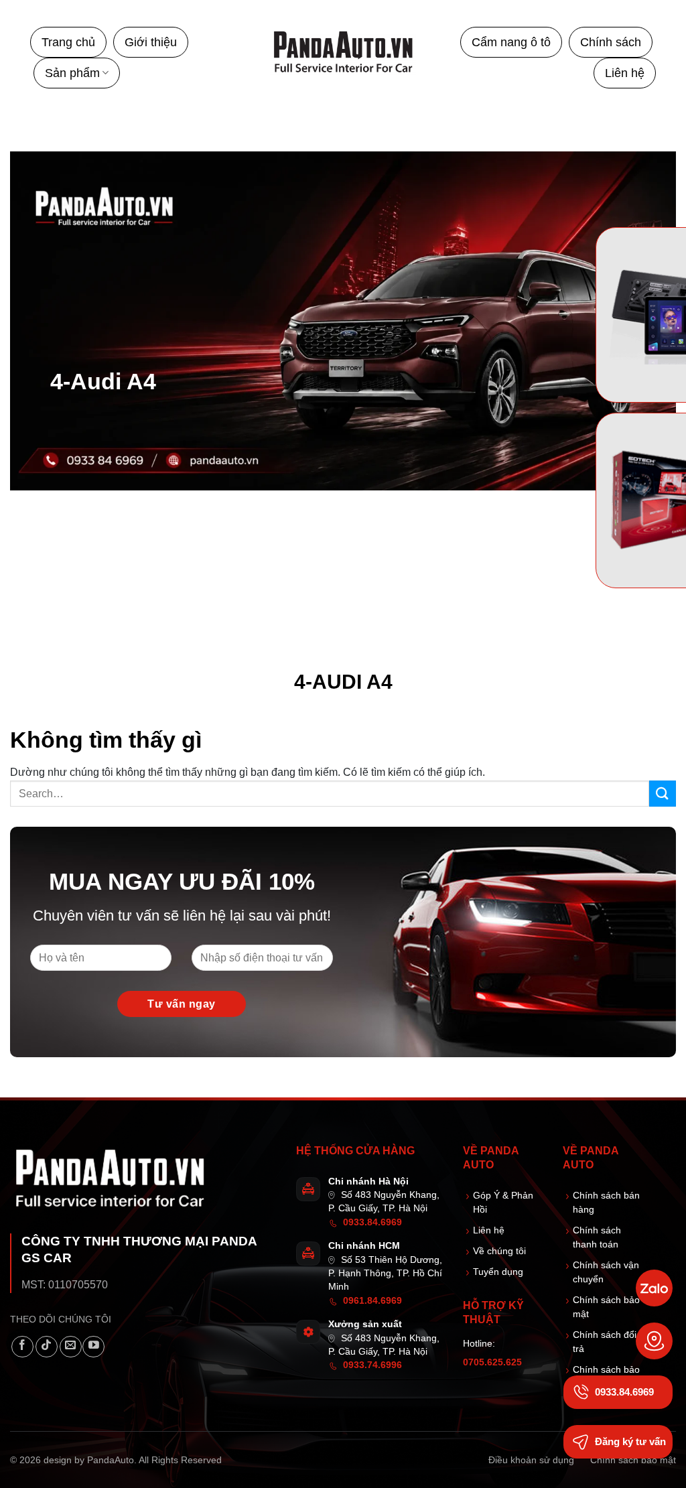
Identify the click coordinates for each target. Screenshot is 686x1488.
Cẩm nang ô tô (511, 42)
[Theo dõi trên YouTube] (93, 1347)
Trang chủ (68, 42)
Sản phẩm (72, 73)
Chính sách (610, 42)
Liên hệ (624, 73)
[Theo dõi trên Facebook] (22, 1347)
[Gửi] (662, 794)
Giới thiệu (151, 42)
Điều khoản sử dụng (531, 1460)
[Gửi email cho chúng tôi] (71, 1347)
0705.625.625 (492, 1362)
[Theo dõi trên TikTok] (47, 1347)
